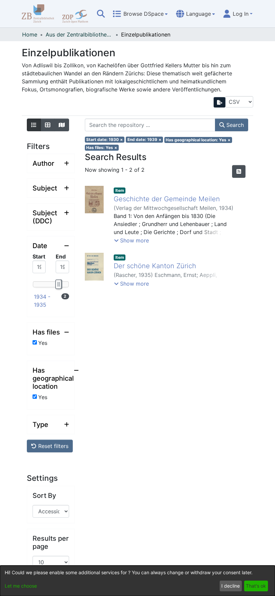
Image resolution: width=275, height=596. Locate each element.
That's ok (256, 586)
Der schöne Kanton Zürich (155, 266)
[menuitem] (140, 13)
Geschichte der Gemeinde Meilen (167, 199)
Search (234, 125)
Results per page (51, 542)
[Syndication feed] (238, 171)
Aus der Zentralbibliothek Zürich (79, 34)
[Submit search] (101, 14)
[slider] (58, 284)
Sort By (44, 496)
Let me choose (21, 586)
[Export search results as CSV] (220, 102)
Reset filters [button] (52, 446)
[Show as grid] (48, 125)
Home (29, 34)
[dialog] (137, 581)
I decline (230, 586)
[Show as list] (34, 125)
